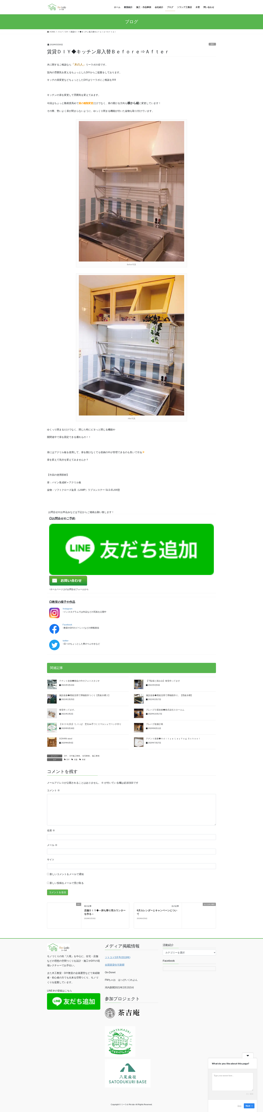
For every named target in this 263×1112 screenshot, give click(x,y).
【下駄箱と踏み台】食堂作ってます (163, 681)
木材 (83, 759)
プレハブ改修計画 (154, 724)
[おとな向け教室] (199, 915)
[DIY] (64, 915)
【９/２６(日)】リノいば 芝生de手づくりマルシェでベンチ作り (90, 724)
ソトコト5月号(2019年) (117, 957)
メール (52, 845)
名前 (51, 830)
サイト (50, 859)
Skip (239, 1106)
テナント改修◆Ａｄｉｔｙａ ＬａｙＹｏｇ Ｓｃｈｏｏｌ (173, 738)
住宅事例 (86, 756)
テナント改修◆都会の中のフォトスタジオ (79, 681)
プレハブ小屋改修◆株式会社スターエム (165, 710)
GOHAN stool (65, 738)
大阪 (75, 759)
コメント (53, 790)
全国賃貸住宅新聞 (114, 964)
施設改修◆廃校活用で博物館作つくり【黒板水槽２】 (84, 695)
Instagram (67, 608)
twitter (65, 640)
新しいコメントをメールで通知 (67, 874)
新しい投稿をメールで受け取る (67, 883)
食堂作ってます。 (67, 710)
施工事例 (95, 756)
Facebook (67, 624)
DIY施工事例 (75, 756)
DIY (212, 44)
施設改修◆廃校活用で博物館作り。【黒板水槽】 (169, 695)
